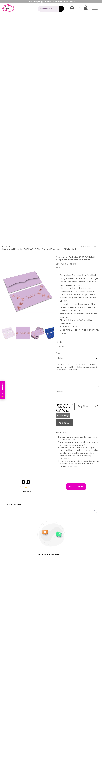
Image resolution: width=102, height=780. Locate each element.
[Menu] (95, 8)
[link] (86, 7)
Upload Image (63, 415)
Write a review (76, 486)
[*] (70, 8)
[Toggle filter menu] (94, 510)
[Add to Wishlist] (96, 406)
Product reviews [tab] (13, 504)
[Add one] (69, 396)
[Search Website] (61, 9)
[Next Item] (50, 291)
